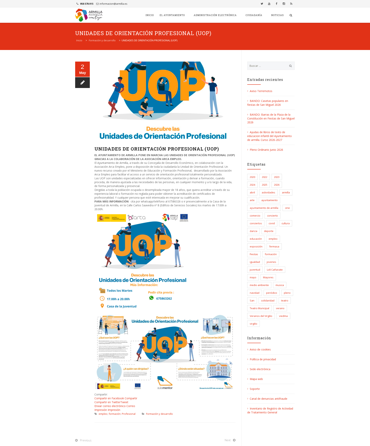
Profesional (128, 414)
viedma (283, 316)
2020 (252, 177)
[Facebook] (276, 4)
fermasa (274, 246)
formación (115, 414)
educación (256, 238)
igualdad (255, 262)
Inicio (149, 15)
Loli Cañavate (275, 269)
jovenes (271, 262)
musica (280, 285)
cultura (286, 223)
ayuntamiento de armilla (264, 208)
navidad (254, 293)
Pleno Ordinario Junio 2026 (266, 149)
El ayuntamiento (172, 15)
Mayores (268, 277)
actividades (268, 192)
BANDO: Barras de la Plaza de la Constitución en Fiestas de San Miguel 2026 (271, 118)
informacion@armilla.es (113, 3)
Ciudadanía (254, 15)
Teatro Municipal (259, 308)
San (252, 300)
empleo (103, 414)
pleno (287, 293)
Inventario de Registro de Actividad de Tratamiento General (270, 410)
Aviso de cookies (260, 349)
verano (280, 308)
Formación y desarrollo (159, 414)
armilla (286, 192)
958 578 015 (86, 3)
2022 (264, 177)
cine (287, 208)
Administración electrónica (215, 15)
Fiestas (254, 254)
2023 (276, 177)
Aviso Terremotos (261, 91)
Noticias (277, 15)
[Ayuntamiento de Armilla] (88, 15)
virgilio (253, 323)
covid (272, 223)
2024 (252, 184)
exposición (256, 246)
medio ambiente (259, 285)
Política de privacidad (263, 359)
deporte (268, 231)
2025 (264, 184)
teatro (284, 300)
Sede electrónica (260, 369)
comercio (255, 215)
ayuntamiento (269, 200)
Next (228, 440)
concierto (272, 215)
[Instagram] (284, 4)
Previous (86, 440)
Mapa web (256, 379)
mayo (253, 277)
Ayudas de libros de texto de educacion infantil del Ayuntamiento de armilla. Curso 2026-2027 (269, 136)
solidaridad (267, 300)
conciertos (256, 223)
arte (252, 200)
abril (252, 192)
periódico (271, 293)
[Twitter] (262, 4)
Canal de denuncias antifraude (268, 398)
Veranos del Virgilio (261, 316)
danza (253, 231)
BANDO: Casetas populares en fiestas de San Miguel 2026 (267, 103)
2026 (276, 184)
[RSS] (291, 4)
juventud (255, 269)
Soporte (255, 389)
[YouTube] (269, 4)
